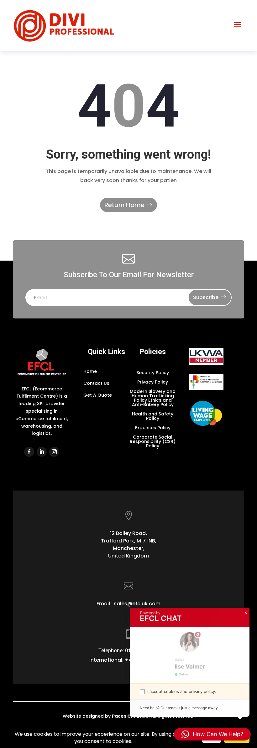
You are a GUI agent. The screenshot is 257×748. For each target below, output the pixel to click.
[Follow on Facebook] (29, 452)
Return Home (124, 205)
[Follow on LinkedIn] (42, 452)
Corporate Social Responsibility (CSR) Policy (153, 442)
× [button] (245, 613)
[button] (212, 734)
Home (90, 371)
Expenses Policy (152, 428)
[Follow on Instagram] (54, 452)
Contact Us (96, 383)
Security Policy (152, 373)
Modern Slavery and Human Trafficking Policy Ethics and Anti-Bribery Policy (153, 398)
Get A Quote (97, 395)
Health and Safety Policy (152, 416)
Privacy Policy (152, 382)
